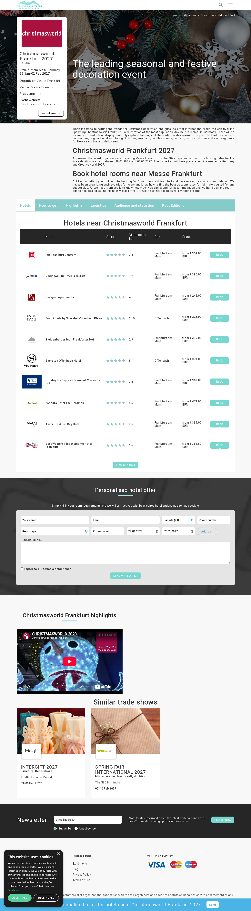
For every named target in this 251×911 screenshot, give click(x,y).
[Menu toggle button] (230, 5)
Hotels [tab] (25, 205)
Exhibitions (189, 15)
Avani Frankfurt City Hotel (62, 424)
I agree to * (47, 569)
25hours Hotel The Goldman (64, 403)
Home (174, 15)
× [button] (58, 853)
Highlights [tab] (74, 205)
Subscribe (65, 828)
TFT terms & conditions (54, 569)
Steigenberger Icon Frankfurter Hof (69, 339)
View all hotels (125, 464)
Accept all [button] (19, 897)
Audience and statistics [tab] (134, 205)
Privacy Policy (82, 874)
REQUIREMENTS (31, 540)
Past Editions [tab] (173, 205)
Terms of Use (81, 880)
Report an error (51, 113)
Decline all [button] (46, 897)
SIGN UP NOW (223, 819)
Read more (14, 890)
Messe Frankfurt (43, 87)
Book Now (219, 255)
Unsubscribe (87, 828)
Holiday (25, 62)
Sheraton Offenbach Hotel (63, 360)
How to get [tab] (48, 205)
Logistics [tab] (98, 205)
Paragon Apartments (59, 297)
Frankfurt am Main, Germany (40, 70)
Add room (207, 531)
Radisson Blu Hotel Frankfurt (65, 276)
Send (212, 904)
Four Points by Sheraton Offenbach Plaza (73, 318)
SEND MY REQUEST (125, 575)
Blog (75, 869)
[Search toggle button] (220, 5)
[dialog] (33, 878)
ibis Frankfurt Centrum (60, 254)
